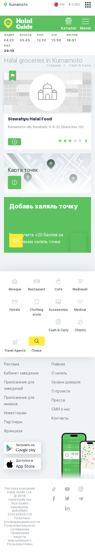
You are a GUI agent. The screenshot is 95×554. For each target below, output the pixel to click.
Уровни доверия (65, 382)
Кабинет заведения (21, 373)
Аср (56, 37)
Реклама (11, 364)
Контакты (60, 418)
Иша (9, 48)
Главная (58, 364)
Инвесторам (15, 413)
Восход (26, 37)
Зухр (41, 37)
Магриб (72, 37)
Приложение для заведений (19, 385)
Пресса (58, 400)
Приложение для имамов (19, 400)
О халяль (59, 373)
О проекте (60, 391)
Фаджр (9, 37)
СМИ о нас (60, 409)
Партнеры (13, 422)
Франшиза (13, 431)
